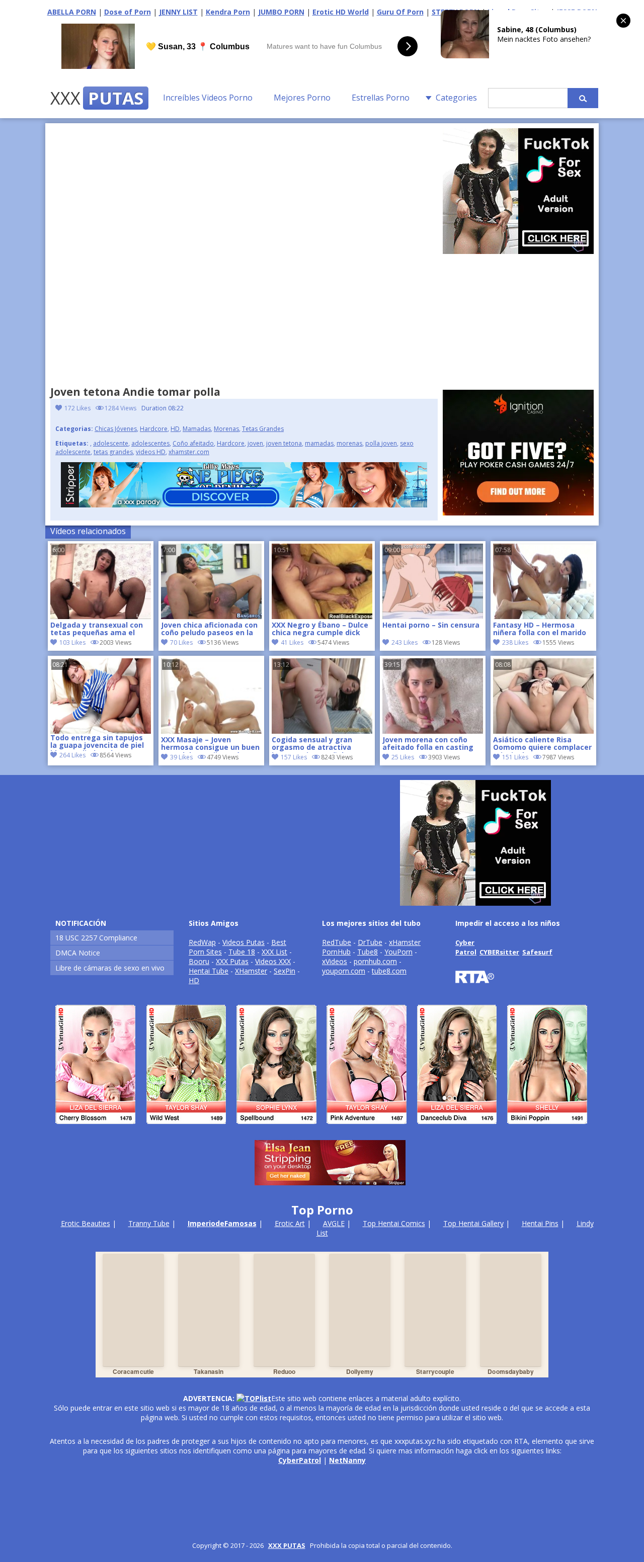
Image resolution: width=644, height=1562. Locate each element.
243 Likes (404, 642)
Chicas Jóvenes (116, 428)
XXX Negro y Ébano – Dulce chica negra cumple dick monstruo (320, 629)
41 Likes (292, 642)
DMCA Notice (77, 953)
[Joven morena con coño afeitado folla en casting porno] (432, 731)
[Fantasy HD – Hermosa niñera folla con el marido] (543, 616)
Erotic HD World (340, 12)
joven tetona (284, 443)
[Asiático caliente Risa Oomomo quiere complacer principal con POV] (543, 731)
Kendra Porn (228, 12)
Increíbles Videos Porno (208, 97)
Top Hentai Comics (394, 1223)
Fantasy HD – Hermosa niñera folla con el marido (539, 629)
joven (255, 443)
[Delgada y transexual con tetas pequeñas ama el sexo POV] (100, 616)
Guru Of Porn (400, 12)
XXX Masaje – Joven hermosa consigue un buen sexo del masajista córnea (210, 744)
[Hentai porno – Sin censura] (432, 616)
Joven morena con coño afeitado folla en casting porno (427, 744)
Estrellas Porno (381, 97)
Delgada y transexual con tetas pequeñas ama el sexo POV (96, 629)
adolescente (110, 443)
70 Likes (181, 642)
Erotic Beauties (85, 1223)
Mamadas (197, 428)
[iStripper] (322, 1128)
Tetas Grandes (263, 428)
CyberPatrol (299, 1460)
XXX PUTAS (286, 1545)
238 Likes (515, 642)
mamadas (319, 443)
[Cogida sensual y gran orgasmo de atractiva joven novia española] (322, 731)
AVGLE (334, 1223)
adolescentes (150, 443)
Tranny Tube (149, 1223)
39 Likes (181, 757)
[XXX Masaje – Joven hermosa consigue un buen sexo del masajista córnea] (211, 731)
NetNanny (347, 1460)
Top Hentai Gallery (473, 1223)
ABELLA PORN (71, 12)
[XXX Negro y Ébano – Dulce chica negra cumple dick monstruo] (322, 616)
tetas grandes (113, 452)
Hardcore (154, 428)
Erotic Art (290, 1223)
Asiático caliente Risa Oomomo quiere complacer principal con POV (542, 744)
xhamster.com (189, 452)
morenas (349, 443)
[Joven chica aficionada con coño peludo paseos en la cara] (211, 616)
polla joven (381, 443)
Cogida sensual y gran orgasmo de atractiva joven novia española (312, 744)
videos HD (151, 452)
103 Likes (72, 642)
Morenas (226, 428)
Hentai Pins (540, 1223)
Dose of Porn (127, 12)
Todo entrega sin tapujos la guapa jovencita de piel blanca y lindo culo (97, 742)
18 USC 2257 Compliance (96, 937)
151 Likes (515, 757)
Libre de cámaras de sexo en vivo (110, 968)
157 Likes (294, 757)
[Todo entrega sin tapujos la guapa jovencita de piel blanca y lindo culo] (100, 696)
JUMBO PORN (281, 12)
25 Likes (402, 757)
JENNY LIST (178, 12)
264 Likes (72, 755)
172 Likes (77, 408)
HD (175, 428)
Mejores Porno (302, 97)
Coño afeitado (193, 443)
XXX (96, 98)
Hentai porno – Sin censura (430, 625)
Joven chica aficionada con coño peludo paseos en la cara (209, 629)
